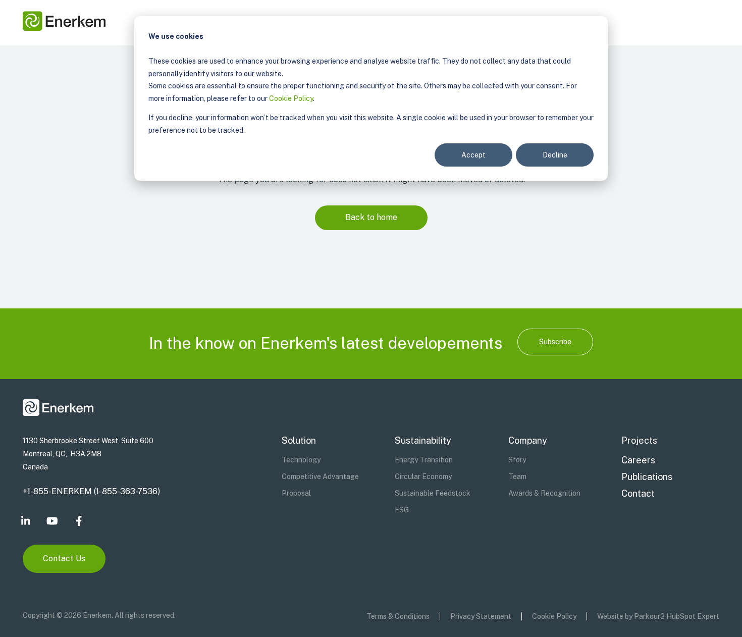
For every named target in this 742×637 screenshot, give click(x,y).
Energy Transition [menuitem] (424, 460)
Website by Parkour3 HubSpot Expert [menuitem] (658, 616)
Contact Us (64, 558)
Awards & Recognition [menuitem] (544, 493)
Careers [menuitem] (638, 460)
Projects (639, 440)
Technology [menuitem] (301, 460)
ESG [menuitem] (402, 510)
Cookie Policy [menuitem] (554, 616)
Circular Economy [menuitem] (423, 476)
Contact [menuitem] (638, 493)
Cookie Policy (291, 98)
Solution (299, 440)
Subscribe (555, 342)
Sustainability (423, 440)
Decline (555, 155)
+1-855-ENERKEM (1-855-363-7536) (91, 491)
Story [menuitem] (517, 460)
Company (527, 440)
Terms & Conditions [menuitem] (398, 616)
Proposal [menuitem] (296, 493)
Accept (473, 155)
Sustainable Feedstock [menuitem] (432, 493)
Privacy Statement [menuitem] (480, 616)
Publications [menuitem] (646, 476)
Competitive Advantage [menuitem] (320, 476)
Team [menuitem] (517, 476)
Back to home (371, 217)
